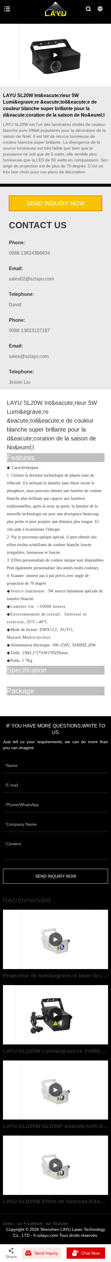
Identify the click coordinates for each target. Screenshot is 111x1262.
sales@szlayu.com (29, 356)
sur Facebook (30, 1223)
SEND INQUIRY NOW (55, 203)
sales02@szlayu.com (31, 278)
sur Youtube (57, 1223)
